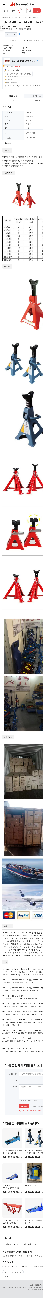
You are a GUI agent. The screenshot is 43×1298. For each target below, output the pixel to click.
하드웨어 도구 (29, 1244)
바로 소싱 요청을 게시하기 (30, 1110)
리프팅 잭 (36, 17)
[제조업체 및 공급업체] (22, 4)
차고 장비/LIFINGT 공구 (11, 1244)
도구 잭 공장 (22, 1266)
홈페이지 (5, 17)
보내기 (24, 1106)
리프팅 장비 (27, 17)
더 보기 (5, 1276)
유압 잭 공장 (8, 1266)
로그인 (32, 85)
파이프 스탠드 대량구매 (13, 1272)
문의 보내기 (11, 34)
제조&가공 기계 (16, 17)
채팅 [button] (19, 34)
